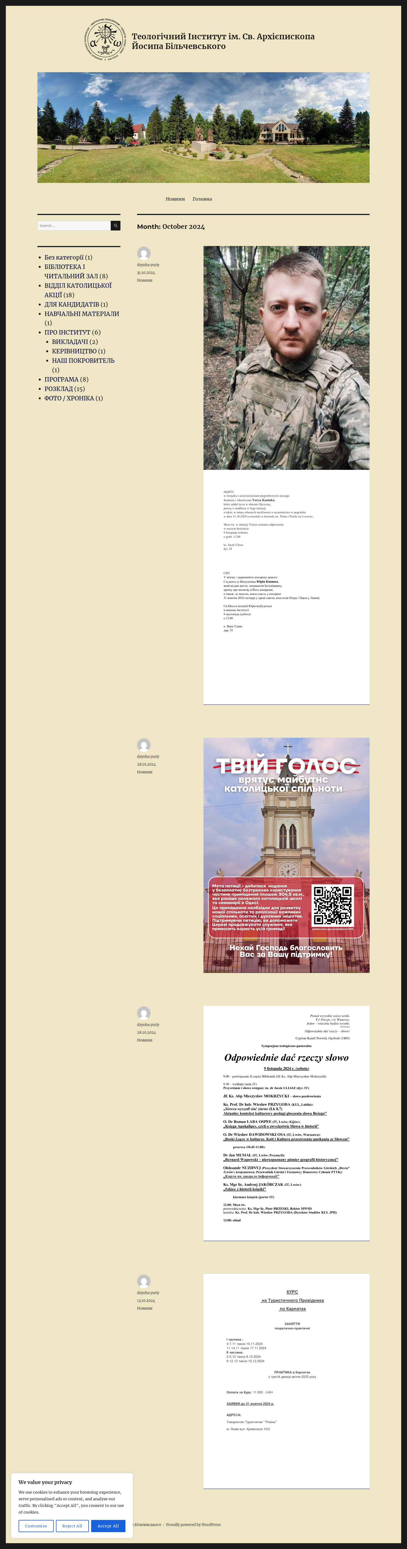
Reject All (72, 1526)
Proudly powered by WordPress (193, 1524)
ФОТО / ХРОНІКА (69, 398)
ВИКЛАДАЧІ (70, 342)
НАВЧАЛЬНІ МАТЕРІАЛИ (82, 314)
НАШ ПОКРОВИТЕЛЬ (83, 360)
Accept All (108, 1526)
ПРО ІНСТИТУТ (68, 332)
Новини (175, 199)
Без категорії (64, 257)
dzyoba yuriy (148, 265)
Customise (36, 1526)
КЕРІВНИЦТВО (74, 351)
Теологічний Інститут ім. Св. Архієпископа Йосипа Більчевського (223, 41)
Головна (202, 199)
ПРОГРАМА (62, 379)
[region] (72, 1505)
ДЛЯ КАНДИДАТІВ (72, 304)
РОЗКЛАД (59, 389)
